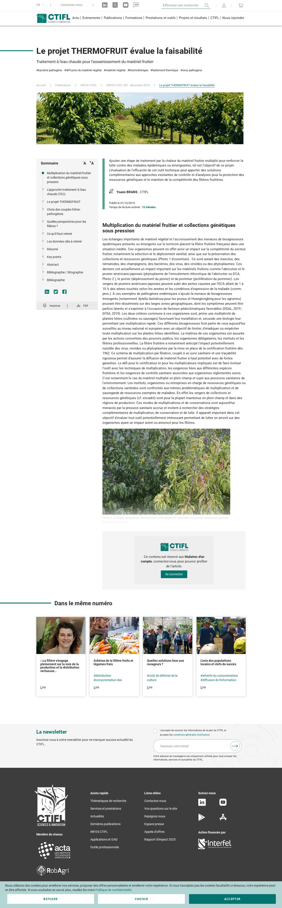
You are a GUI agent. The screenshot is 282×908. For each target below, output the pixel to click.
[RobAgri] (52, 875)
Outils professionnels (104, 847)
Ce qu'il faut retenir (59, 233)
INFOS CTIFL (88, 85)
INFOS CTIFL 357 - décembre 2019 (128, 85)
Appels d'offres (154, 831)
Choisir (141, 899)
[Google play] (202, 820)
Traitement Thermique (165, 70)
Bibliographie (56, 280)
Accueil (41, 85)
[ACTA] (54, 859)
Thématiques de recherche (108, 801)
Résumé (52, 249)
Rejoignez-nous (154, 816)
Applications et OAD (103, 839)
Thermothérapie (138, 70)
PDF (85, 305)
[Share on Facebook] (64, 292)
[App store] (223, 820)
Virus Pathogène (192, 70)
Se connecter (174, 574)
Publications (63, 85)
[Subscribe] (235, 746)
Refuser (50, 899)
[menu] (158, 18)
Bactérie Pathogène (50, 70)
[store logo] (53, 17)
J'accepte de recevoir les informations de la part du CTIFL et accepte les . (193, 732)
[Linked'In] (202, 805)
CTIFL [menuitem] (214, 18)
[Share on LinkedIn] (47, 292)
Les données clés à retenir (64, 241)
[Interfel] (214, 848)
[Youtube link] (125, 5)
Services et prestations (105, 808)
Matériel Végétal (115, 70)
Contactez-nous (71, 5)
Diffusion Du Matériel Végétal (84, 70)
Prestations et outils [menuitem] (161, 18)
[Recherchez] (204, 5)
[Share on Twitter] (56, 292)
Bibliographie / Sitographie (65, 272)
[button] (41, 5)
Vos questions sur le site (160, 808)
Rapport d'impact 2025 (160, 839)
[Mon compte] (224, 6)
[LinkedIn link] (105, 5)
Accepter (232, 899)
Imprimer (55, 305)
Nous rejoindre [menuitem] (233, 18)
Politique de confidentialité (113, 890)
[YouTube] (222, 804)
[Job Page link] (136, 5)
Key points (54, 257)
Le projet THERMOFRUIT (63, 202)
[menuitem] (75, 18)
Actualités (97, 816)
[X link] (115, 5)
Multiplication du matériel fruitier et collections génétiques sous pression (69, 177)
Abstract (53, 264)
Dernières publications (105, 824)
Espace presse (154, 824)
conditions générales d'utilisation (191, 734)
